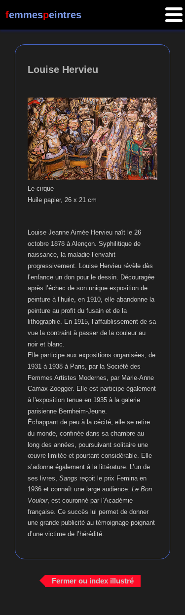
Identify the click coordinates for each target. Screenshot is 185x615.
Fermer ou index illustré (93, 581)
